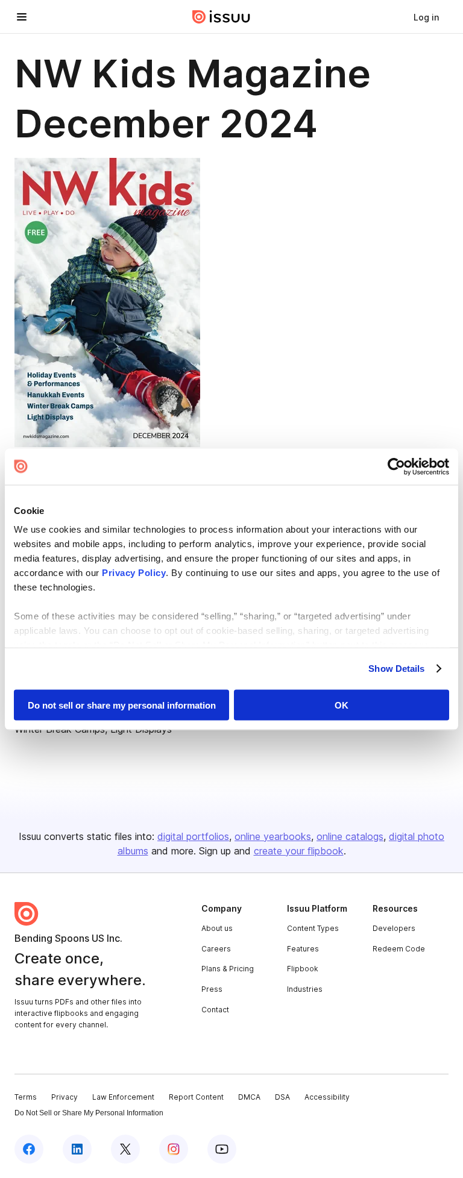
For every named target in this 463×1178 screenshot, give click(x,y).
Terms (25, 1096)
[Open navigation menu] (22, 17)
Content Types (313, 928)
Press (211, 989)
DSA (282, 1096)
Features (303, 948)
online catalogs (350, 836)
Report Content (196, 1096)
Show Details (396, 668)
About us (217, 928)
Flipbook (302, 968)
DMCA (249, 1096)
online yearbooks (273, 836)
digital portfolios (193, 836)
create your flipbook (299, 851)
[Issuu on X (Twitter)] (125, 1149)
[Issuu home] (221, 16)
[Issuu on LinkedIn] (77, 1149)
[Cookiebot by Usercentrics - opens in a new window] (396, 466)
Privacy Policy (134, 573)
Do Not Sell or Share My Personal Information (88, 1113)
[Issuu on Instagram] (173, 1149)
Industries (305, 989)
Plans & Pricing (227, 968)
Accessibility (327, 1096)
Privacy (64, 1096)
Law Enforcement (123, 1096)
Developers (394, 928)
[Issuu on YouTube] (221, 1149)
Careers (216, 948)
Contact (215, 1009)
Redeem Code (399, 948)
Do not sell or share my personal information (122, 705)
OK (341, 705)
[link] (426, 17)
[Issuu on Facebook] (28, 1149)
